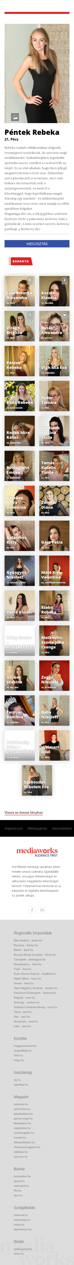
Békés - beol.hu (23, 949)
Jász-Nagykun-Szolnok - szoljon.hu (36, 988)
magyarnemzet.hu (25, 1045)
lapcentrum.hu (23, 1229)
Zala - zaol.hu (22, 1026)
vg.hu (17, 1079)
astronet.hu (21, 1104)
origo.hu (19, 1060)
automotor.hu (22, 1109)
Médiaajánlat (37, 828)
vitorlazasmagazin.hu (27, 1147)
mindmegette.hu (24, 1132)
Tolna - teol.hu (23, 1011)
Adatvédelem (62, 828)
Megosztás (37, 244)
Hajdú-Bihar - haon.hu (27, 978)
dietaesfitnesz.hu (24, 1142)
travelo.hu (20, 1137)
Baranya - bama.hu (26, 945)
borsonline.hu (22, 1176)
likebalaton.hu (22, 1123)
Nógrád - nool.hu (24, 997)
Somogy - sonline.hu (26, 1002)
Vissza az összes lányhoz (24, 812)
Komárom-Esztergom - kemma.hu (35, 992)
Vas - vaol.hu (22, 1016)
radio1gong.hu (23, 1249)
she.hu (18, 1195)
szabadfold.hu (22, 1050)
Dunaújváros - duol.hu (27, 964)
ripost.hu (19, 1181)
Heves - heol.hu (24, 983)
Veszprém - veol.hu (26, 1021)
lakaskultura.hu (23, 1113)
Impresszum (14, 828)
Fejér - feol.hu (22, 969)
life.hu (17, 1190)
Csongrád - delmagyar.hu (30, 959)
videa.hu (19, 1224)
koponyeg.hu (22, 1219)
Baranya (21, 261)
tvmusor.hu (21, 1156)
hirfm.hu (19, 1253)
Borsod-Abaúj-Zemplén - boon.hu (35, 954)
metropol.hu (21, 1185)
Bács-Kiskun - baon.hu (28, 940)
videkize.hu (21, 1151)
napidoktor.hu (22, 1128)
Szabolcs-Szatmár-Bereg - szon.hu (35, 1007)
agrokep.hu (21, 1084)
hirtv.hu (18, 1055)
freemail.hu (21, 1215)
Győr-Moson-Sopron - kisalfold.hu (35, 973)
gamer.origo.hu (23, 1118)
